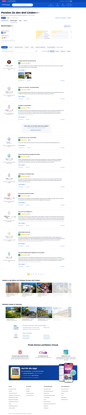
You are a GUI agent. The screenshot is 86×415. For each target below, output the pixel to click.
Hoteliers (28, 389)
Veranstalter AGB (47, 389)
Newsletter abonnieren (13, 397)
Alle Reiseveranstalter (13, 405)
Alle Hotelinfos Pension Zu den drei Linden (31, 327)
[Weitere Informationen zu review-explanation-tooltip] (17, 17)
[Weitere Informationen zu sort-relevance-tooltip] (48, 51)
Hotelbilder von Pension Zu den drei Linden (31, 329)
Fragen (25, 20)
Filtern (5, 47)
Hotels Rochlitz (46, 335)
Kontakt (61, 1)
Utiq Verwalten (47, 397)
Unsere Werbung (64, 391)
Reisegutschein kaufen (13, 399)
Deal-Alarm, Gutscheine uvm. (15, 395)
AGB (45, 399)
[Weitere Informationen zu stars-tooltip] (39, 12)
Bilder (20, 20)
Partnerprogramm (30, 393)
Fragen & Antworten (13, 393)
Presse (62, 393)
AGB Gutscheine (47, 401)
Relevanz (52, 51)
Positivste (69, 51)
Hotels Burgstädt (47, 338)
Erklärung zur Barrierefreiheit (50, 403)
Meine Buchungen (12, 389)
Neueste (57, 51)
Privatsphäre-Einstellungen (49, 395)
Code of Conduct (29, 395)
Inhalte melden (12, 408)
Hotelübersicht (4, 20)
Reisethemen (64, 397)
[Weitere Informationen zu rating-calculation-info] (14, 40)
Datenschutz (46, 393)
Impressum (46, 408)
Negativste (62, 51)
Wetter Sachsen (47, 327)
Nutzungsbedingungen (48, 391)
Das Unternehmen (65, 389)
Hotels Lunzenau (26, 335)
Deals (3, 1)
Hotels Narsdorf (26, 338)
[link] (51, 4)
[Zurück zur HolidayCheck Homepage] (6, 5)
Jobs (62, 395)
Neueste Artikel (64, 399)
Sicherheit (46, 405)
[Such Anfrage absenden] (31, 5)
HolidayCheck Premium (13, 401)
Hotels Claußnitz (47, 336)
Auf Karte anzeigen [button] (31, 15)
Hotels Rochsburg (26, 336)
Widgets (28, 391)
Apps (10, 403)
